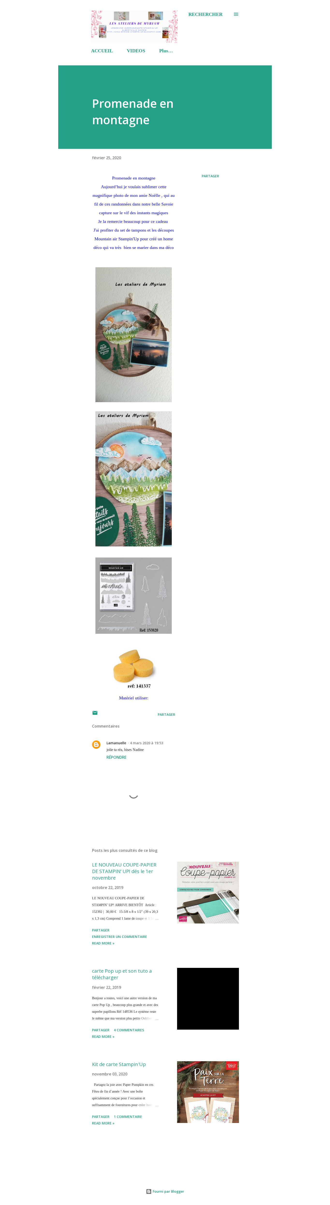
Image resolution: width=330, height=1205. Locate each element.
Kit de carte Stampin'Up (119, 1064)
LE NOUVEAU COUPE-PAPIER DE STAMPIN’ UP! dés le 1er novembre (124, 871)
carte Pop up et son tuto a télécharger (122, 974)
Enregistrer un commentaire (119, 936)
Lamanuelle (116, 743)
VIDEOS (136, 50)
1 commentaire (128, 1116)
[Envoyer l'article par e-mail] (95, 714)
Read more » (103, 943)
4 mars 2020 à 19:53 (146, 743)
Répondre (116, 757)
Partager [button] (210, 176)
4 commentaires (129, 1030)
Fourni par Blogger (168, 1191)
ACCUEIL (102, 50)
